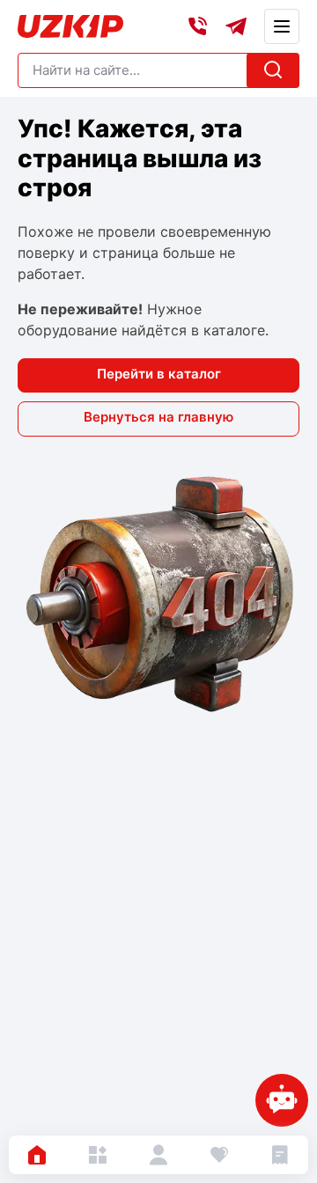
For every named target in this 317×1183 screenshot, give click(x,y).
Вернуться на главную (158, 416)
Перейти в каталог (159, 373)
